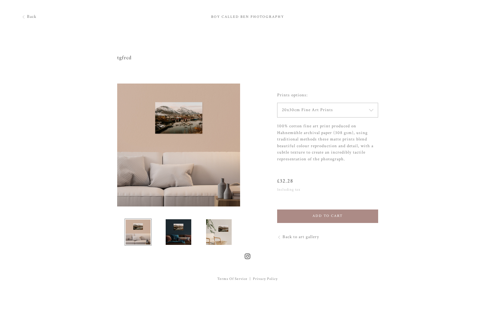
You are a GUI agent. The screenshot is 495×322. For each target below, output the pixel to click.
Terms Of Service (232, 279)
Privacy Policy (265, 279)
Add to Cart (327, 216)
